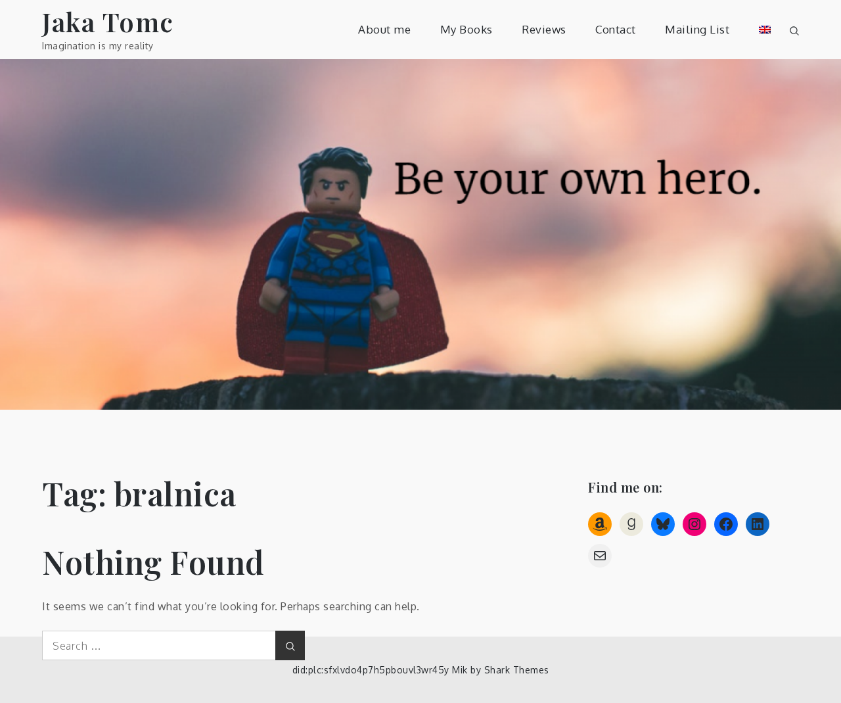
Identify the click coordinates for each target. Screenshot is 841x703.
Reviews (544, 29)
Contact (615, 29)
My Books (466, 29)
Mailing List (697, 29)
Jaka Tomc (108, 21)
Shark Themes (516, 669)
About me (384, 29)
